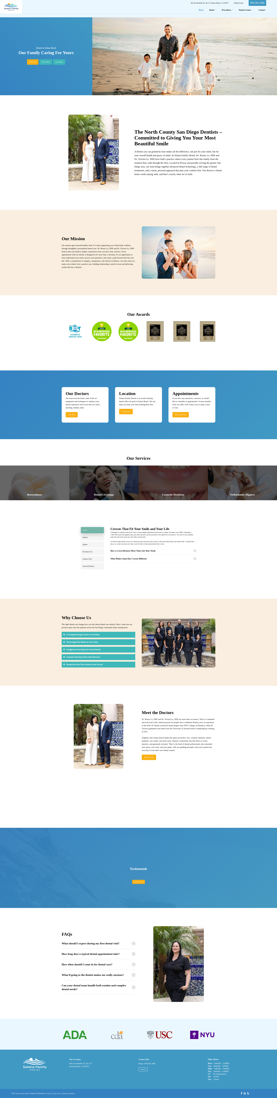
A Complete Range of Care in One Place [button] (83, 634)
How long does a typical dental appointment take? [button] (91, 953)
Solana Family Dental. (22, 1093)
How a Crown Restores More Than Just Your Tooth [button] (132, 551)
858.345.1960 (149, 1064)
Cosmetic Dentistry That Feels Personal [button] (83, 657)
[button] (32, 62)
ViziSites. (49, 1093)
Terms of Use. (57, 1093)
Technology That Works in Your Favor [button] (82, 642)
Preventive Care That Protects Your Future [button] (84, 664)
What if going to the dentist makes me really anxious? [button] (93, 974)
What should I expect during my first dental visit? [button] (90, 943)
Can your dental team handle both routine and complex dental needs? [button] (94, 987)
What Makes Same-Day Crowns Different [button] (128, 559)
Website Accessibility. (68, 1093)
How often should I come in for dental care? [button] (87, 964)
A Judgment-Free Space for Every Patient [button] (83, 649)
